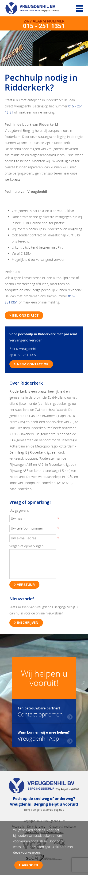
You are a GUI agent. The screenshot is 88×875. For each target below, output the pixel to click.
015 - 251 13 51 (26, 354)
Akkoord (30, 865)
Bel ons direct (25, 315)
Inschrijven (27, 622)
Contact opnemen (40, 711)
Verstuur (26, 585)
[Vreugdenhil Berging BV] (35, 9)
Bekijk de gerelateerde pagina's (44, 810)
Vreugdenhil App (44, 736)
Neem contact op (32, 364)
